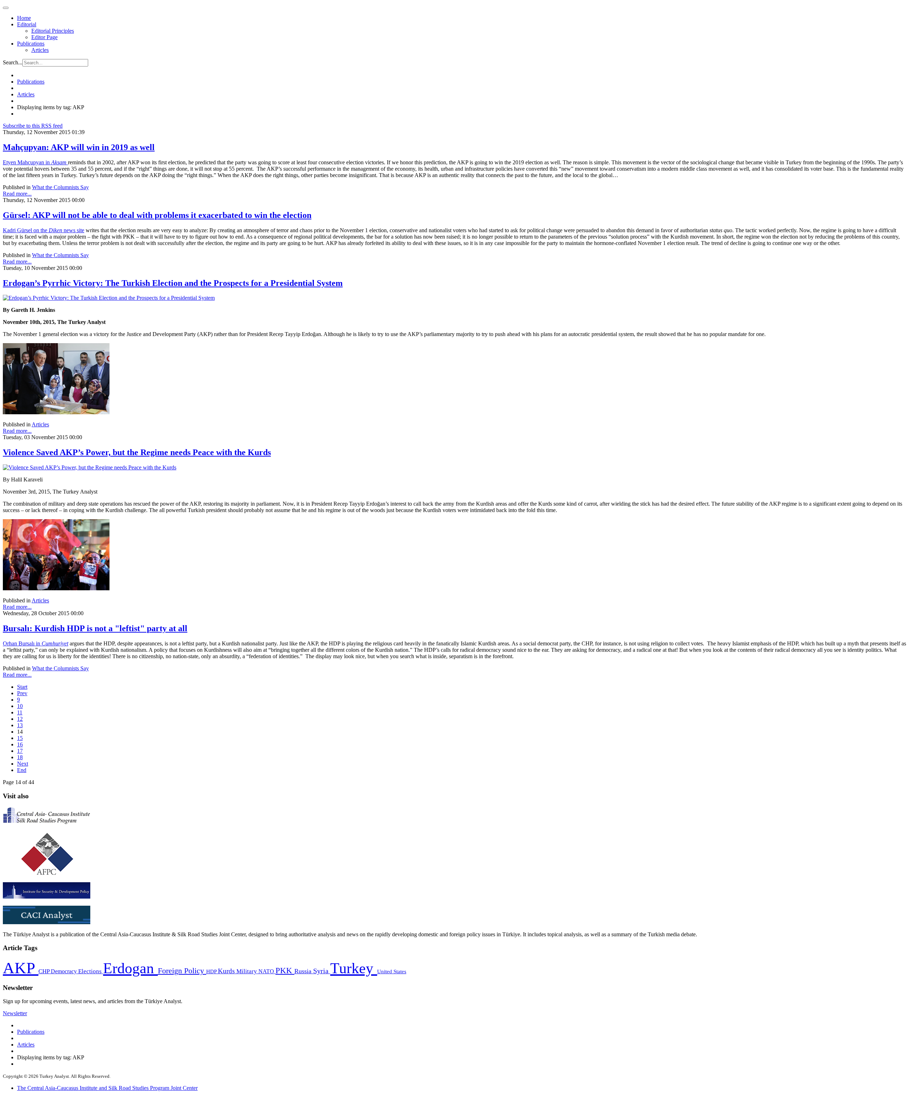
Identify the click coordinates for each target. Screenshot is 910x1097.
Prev (22, 693)
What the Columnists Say (60, 187)
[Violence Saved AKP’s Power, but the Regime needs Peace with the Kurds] (89, 467)
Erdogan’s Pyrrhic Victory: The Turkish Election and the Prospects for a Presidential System (173, 283)
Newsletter (15, 1013)
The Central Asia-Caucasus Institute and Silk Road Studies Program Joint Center (107, 1088)
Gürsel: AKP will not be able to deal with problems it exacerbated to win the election (157, 215)
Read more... (17, 194)
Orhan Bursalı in (35, 643)
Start (22, 687)
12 (20, 719)
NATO (266, 971)
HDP (212, 971)
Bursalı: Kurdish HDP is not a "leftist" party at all (95, 628)
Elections (90, 971)
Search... (12, 62)
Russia (303, 971)
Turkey (353, 968)
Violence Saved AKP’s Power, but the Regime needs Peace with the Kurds (137, 452)
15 (20, 738)
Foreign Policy (182, 970)
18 (20, 757)
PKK (284, 970)
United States (391, 971)
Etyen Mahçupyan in (35, 162)
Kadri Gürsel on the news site (43, 230)
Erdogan (130, 968)
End (21, 770)
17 (20, 751)
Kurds (227, 971)
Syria (321, 971)
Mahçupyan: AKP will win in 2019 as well (79, 147)
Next (22, 764)
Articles (40, 50)
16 (20, 744)
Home (24, 18)
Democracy (64, 971)
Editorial (26, 24)
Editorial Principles (52, 31)
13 (20, 725)
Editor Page (44, 37)
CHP (44, 971)
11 (19, 712)
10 (20, 706)
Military (247, 971)
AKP (20, 968)
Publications (30, 44)
